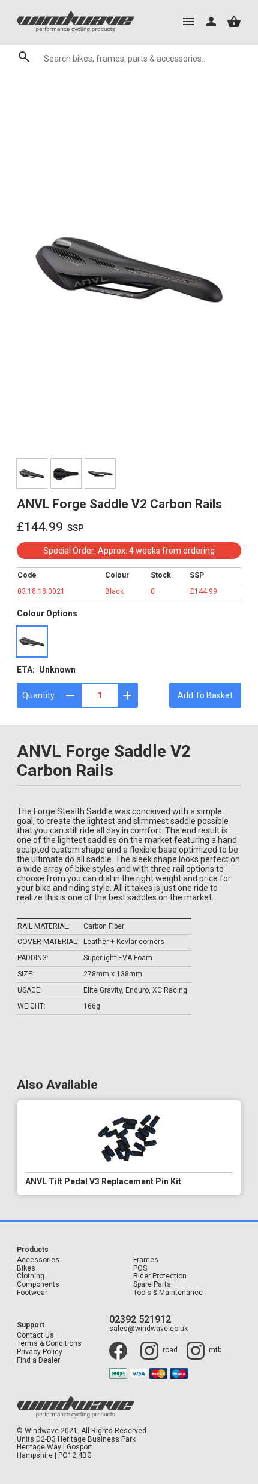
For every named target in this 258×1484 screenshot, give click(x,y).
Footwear (32, 1293)
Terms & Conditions (49, 1344)
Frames (145, 1260)
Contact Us (35, 1335)
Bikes (26, 1268)
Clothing (30, 1276)
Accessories (38, 1260)
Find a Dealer (38, 1360)
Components (38, 1284)
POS (140, 1268)
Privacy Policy (39, 1352)
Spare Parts (152, 1284)
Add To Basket (205, 695)
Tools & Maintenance (168, 1293)
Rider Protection (160, 1276)
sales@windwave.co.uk (148, 1329)
